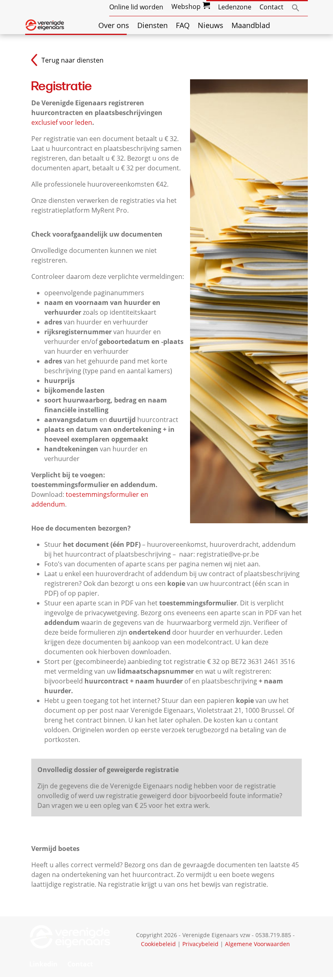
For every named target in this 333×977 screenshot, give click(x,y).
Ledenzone (234, 6)
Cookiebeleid (158, 944)
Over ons (113, 25)
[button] (296, 6)
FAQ (183, 25)
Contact (271, 6)
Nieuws (210, 25)
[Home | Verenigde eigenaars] (44, 24)
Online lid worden (136, 6)
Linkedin (43, 964)
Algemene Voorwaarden (257, 944)
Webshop (186, 6)
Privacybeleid (200, 944)
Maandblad (250, 25)
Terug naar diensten (72, 60)
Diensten (152, 25)
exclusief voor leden (61, 122)
